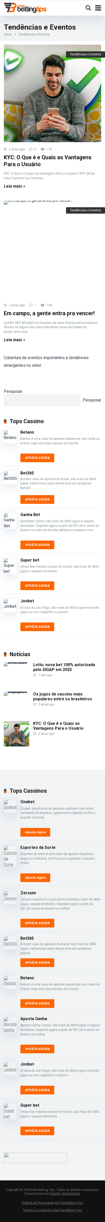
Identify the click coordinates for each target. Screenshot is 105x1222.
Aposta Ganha (33, 1018)
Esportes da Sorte (38, 847)
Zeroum (28, 892)
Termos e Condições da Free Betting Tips (52, 1210)
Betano (27, 432)
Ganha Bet (30, 514)
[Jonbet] (12, 605)
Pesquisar (13, 391)
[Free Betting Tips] (25, 7)
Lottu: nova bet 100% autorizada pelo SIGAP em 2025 (64, 667)
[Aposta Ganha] (12, 1025)
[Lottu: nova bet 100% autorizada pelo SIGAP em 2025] (18, 675)
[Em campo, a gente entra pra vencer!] (52, 249)
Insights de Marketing (65, 1193)
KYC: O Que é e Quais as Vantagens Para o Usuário (58, 726)
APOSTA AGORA (37, 458)
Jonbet (27, 600)
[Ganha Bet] (12, 521)
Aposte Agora (35, 832)
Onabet (27, 801)
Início (7, 34)
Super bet (29, 560)
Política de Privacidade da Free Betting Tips (52, 1203)
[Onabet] (12, 806)
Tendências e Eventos (85, 54)
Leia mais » (14, 186)
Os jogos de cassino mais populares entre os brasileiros (62, 696)
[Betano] (12, 437)
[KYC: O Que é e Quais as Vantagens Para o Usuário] (52, 93)
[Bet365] (12, 477)
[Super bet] (12, 566)
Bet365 (27, 473)
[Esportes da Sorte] (12, 857)
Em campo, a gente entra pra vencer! (49, 313)
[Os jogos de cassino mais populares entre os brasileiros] (18, 704)
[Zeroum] (12, 897)
